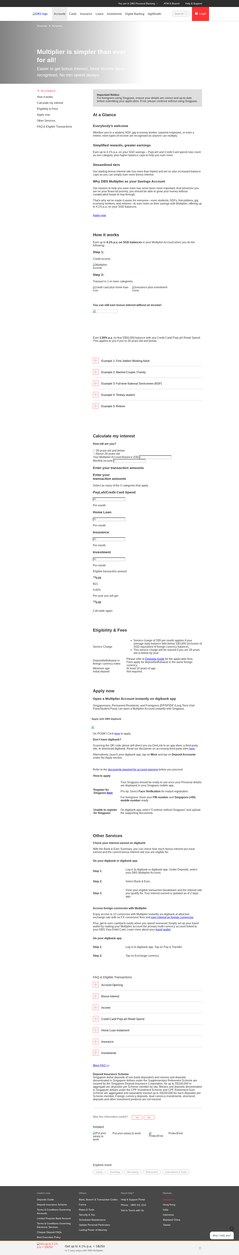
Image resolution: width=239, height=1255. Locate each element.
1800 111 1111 (138, 1205)
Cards (99, 1172)
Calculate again (103, 610)
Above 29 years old (107, 453)
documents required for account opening (133, 769)
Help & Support (193, 3)
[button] (200, 1246)
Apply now (99, 215)
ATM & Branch (172, 3)
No (149, 1117)
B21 (95, 583)
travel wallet (163, 929)
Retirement (152, 1172)
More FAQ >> (101, 1065)
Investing (115, 1172)
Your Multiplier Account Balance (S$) (116, 457)
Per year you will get (105, 595)
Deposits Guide (154, 658)
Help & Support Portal (133, 1199)
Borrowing (132, 1172)
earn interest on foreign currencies (172, 917)
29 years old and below (110, 450)
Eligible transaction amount (110, 571)
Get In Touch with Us (132, 1210)
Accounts (42, 25)
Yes (137, 1117)
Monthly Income (103, 460)
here (117, 733)
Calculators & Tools (176, 1172)
